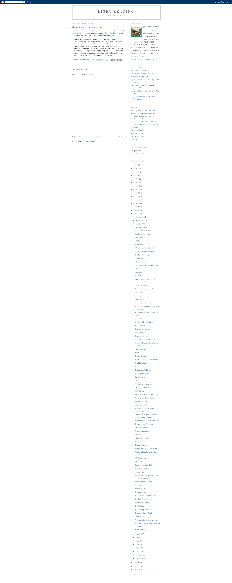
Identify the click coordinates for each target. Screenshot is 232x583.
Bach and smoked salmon (144, 251)
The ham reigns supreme (144, 255)
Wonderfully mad (141, 509)
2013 (136, 193)
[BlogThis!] (113, 60)
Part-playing (139, 391)
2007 (136, 214)
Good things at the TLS (143, 465)
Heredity (134, 139)
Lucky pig (139, 318)
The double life (140, 488)
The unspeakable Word (143, 513)
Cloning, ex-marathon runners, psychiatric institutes (146, 415)
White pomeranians (142, 262)
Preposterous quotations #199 (146, 448)
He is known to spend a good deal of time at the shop (147, 476)
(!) (136, 380)
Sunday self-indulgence (143, 234)
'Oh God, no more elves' (143, 384)
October (139, 224)
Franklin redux (140, 363)
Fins (136, 366)
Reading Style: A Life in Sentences (143, 110)
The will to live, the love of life (146, 359)
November (140, 220)
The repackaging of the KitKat (146, 289)
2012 (136, 196)
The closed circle (141, 356)
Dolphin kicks (140, 516)
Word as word (140, 325)
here (143, 119)
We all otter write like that (144, 248)
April (138, 548)
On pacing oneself (141, 427)
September (140, 227)
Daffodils (138, 292)
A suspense (139, 244)
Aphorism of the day (142, 438)
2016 (136, 182)
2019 (136, 172)
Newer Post (76, 136)
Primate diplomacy (142, 468)
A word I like (139, 472)
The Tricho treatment (142, 329)
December (139, 217)
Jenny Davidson (153, 27)
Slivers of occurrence (142, 431)
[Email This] (110, 60)
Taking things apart (142, 401)
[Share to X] (115, 60)
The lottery (139, 276)
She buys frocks (140, 296)
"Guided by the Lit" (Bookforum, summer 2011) (143, 86)
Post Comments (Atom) (90, 141)
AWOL (137, 241)
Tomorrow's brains (141, 492)
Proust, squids (140, 441)
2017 (136, 179)
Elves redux (139, 332)
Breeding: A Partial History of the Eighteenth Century (143, 114)
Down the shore (140, 237)
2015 (136, 186)
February (139, 555)
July (137, 537)
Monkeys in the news (143, 373)
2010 (136, 203)
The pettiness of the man (144, 424)
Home (99, 136)
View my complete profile (142, 59)
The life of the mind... (143, 499)
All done (138, 434)
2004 (136, 569)
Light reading (116, 11)
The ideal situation (142, 502)
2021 (136, 165)
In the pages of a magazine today (147, 302)
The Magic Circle (137, 130)
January (139, 558)
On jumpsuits (140, 377)
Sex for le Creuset (141, 285)
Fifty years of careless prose (145, 339)
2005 (136, 566)
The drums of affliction (143, 370)
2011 (136, 200)
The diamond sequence (143, 481)
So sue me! (139, 485)
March (138, 551)
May (137, 544)
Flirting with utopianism (144, 322)
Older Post (123, 136)
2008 (136, 210)
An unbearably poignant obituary (147, 394)
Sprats (137, 352)
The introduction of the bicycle (146, 420)
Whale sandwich (141, 458)
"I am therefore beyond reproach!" (147, 520)
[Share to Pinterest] (120, 60)
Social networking (141, 529)
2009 (136, 207)
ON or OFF (139, 269)
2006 (136, 562)
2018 (136, 175)
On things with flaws (142, 387)
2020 (136, 168)
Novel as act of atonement (144, 398)
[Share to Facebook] (118, 60)
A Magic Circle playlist (139, 76)
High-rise (138, 272)
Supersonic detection (142, 405)
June (137, 541)
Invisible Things (137, 133)
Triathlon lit (139, 506)
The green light (140, 445)
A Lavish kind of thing (143, 230)
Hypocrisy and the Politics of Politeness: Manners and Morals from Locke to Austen (145, 124)
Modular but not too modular (145, 495)
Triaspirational (136, 150)
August (138, 534)
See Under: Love (111, 33)
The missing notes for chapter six (143, 73)
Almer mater (139, 299)
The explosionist (141, 336)
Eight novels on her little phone (146, 265)
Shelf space (139, 258)
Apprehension (140, 349)
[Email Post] (107, 60)
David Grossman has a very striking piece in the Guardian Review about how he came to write (98, 32)
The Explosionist (137, 136)
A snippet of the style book (140, 70)
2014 (136, 189)
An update (139, 461)
